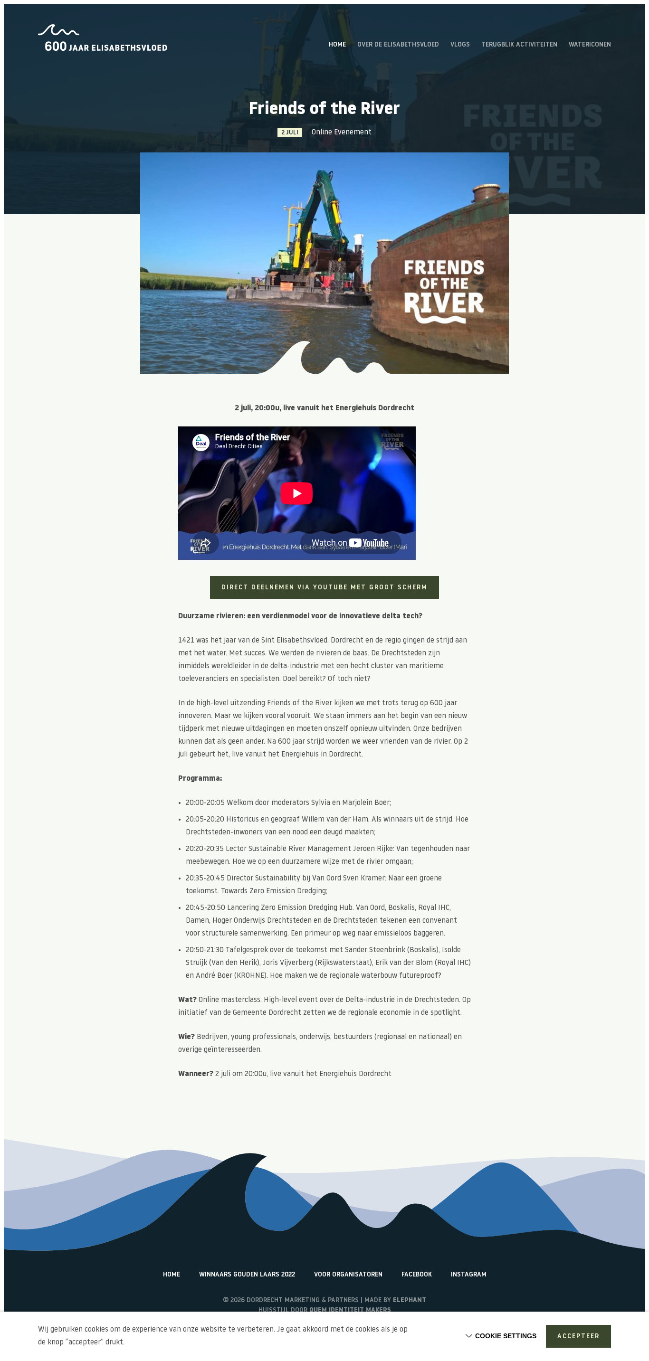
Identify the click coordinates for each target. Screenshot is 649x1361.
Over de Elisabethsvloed (398, 45)
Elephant (409, 1300)
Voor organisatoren (348, 1274)
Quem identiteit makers (350, 1310)
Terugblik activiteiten (519, 45)
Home (337, 45)
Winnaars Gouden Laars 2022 (247, 1274)
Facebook (416, 1274)
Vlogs (460, 45)
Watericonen (590, 45)
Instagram (469, 1274)
